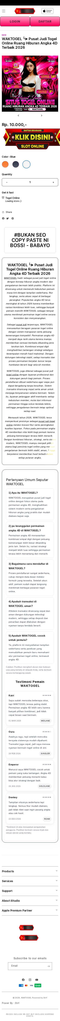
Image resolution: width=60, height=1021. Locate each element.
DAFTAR (45, 21)
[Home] (25, 11)
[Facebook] (4, 219)
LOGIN (15, 21)
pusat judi (21, 324)
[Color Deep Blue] (15, 164)
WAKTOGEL (10, 278)
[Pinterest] (13, 219)
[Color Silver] (26, 164)
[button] (3, 11)
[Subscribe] (48, 966)
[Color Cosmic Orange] (5, 164)
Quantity (7, 174)
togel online (12, 374)
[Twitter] (8, 219)
